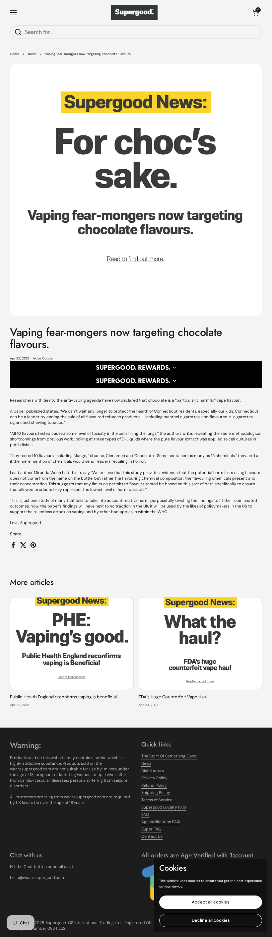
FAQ (145, 814)
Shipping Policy (155, 792)
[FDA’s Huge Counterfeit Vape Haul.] (200, 643)
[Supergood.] (134, 12)
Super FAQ (151, 829)
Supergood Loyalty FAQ (163, 807)
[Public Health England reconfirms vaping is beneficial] (72, 643)
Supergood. (56, 922)
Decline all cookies (211, 920)
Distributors (152, 770)
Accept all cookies (211, 902)
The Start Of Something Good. (169, 756)
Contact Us (152, 836)
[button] (255, 12)
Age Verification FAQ (160, 821)
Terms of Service (156, 800)
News (32, 54)
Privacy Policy (154, 778)
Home (14, 54)
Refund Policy (154, 785)
